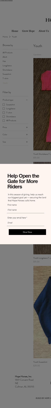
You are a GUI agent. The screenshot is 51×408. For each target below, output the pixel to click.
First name (12, 205)
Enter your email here (17, 218)
